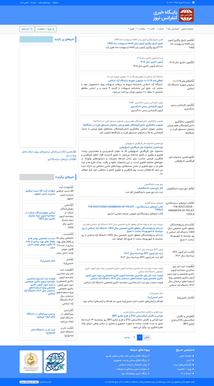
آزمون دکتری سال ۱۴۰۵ (151, 62)
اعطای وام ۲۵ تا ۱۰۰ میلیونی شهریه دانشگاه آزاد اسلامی (135, 81)
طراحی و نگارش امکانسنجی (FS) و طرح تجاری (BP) (137, 316)
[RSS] (193, 2)
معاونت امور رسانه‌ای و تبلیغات (131, 369)
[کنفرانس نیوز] (173, 15)
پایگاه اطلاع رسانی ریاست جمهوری (130, 360)
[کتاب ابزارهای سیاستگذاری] (62, 159)
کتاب (152, 29)
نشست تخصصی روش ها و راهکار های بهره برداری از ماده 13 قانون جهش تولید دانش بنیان (40, 243)
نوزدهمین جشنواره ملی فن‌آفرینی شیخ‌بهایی (141, 147)
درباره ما (33, 2)
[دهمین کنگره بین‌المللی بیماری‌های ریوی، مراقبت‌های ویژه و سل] (48, 154)
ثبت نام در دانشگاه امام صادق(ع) (43, 331)
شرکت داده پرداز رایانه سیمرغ (29, 382)
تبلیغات (55, 2)
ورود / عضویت (184, 369)
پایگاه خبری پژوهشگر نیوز (134, 374)
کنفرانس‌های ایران (182, 365)
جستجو (26, 29)
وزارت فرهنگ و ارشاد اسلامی (133, 365)
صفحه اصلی (187, 29)
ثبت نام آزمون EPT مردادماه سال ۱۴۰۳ (143, 254)
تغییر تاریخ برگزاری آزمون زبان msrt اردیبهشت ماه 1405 (135, 44)
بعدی (127, 337)
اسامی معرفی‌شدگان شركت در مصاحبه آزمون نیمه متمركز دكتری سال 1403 (40, 216)
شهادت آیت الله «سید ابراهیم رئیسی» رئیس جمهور (40, 192)
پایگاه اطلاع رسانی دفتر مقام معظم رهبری (126, 356)
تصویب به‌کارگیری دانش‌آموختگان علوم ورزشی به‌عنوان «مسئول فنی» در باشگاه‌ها (123, 125)
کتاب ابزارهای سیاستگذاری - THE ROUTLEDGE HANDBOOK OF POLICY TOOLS (125, 208)
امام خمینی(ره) (155, 297)
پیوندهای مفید (44, 2)
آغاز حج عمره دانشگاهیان (150, 188)
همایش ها (173, 29)
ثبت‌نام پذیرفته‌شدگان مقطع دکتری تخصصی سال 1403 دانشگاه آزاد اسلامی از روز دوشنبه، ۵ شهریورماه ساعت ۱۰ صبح (122, 229)
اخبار (161, 29)
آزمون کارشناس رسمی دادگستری (146, 107)
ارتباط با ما (186, 374)
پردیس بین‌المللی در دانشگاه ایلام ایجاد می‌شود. (41, 315)
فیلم (132, 29)
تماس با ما (24, 2)
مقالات (141, 29)
